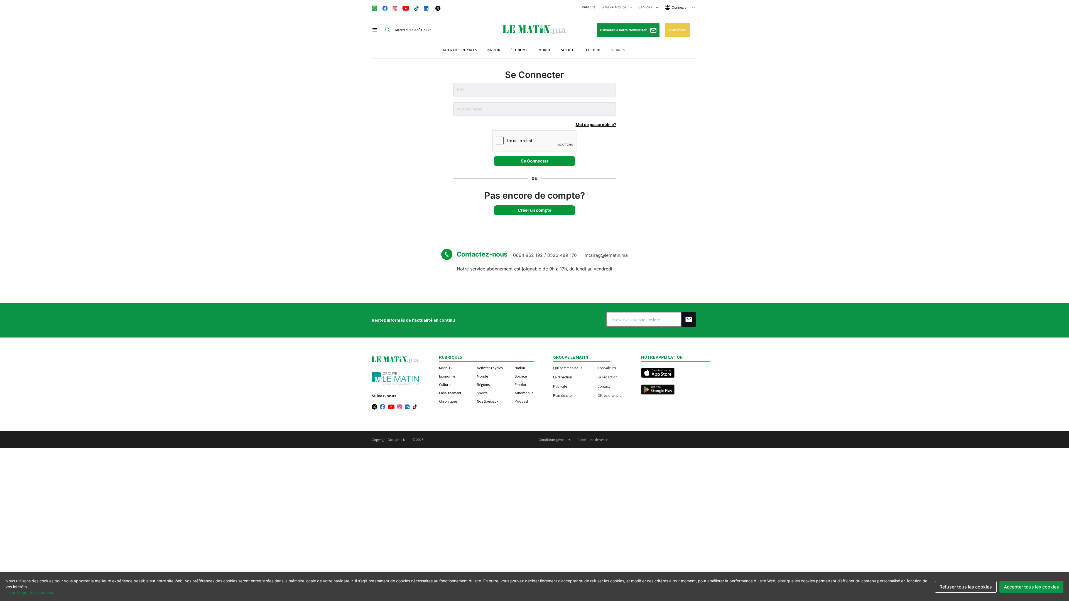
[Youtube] (405, 8)
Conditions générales (554, 439)
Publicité (588, 7)
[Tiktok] (416, 8)
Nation (494, 50)
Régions (483, 384)
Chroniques (448, 401)
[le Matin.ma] (534, 29)
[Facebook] (385, 8)
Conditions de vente (592, 439)
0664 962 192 (528, 255)
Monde (545, 50)
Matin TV (445, 367)
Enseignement (450, 392)
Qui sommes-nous (567, 367)
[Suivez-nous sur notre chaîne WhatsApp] (376, 8)
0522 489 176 (562, 255)
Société (568, 50)
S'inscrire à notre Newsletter (624, 30)
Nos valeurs (606, 367)
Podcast (521, 401)
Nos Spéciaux (487, 401)
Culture (594, 50)
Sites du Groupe (614, 7)
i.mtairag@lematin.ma (605, 255)
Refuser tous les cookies (966, 587)
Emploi (520, 384)
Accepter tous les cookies (1031, 587)
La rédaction (607, 377)
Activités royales (460, 50)
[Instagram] (395, 8)
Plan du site (562, 395)
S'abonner (677, 30)
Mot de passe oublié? (596, 124)
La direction (562, 377)
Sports (618, 50)
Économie (520, 50)
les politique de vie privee (29, 592)
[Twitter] (437, 8)
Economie (447, 376)
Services (645, 7)
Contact (603, 386)
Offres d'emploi (609, 395)
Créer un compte (534, 210)
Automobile (524, 392)
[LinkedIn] (426, 8)
